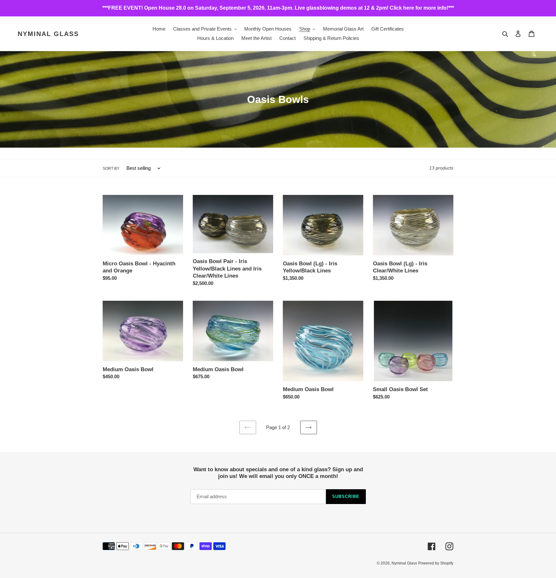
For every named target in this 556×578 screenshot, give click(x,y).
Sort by (111, 168)
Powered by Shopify (435, 563)
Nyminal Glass (48, 33)
